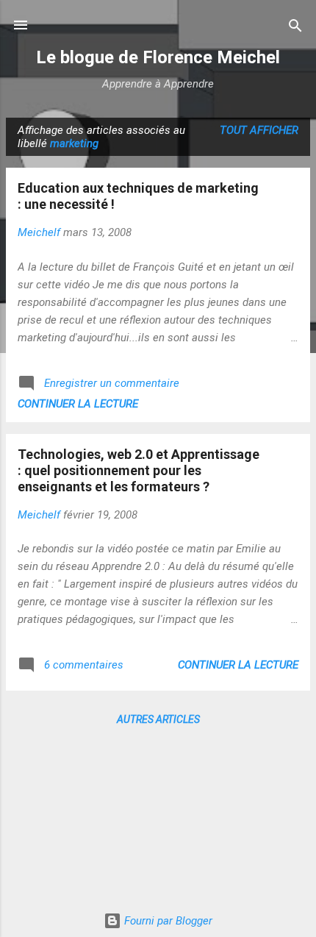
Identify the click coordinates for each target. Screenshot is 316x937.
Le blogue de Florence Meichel (158, 57)
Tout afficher (259, 130)
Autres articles (158, 719)
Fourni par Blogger (166, 920)
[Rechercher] (295, 26)
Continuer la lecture (78, 403)
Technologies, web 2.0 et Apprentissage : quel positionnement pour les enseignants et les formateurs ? (138, 470)
